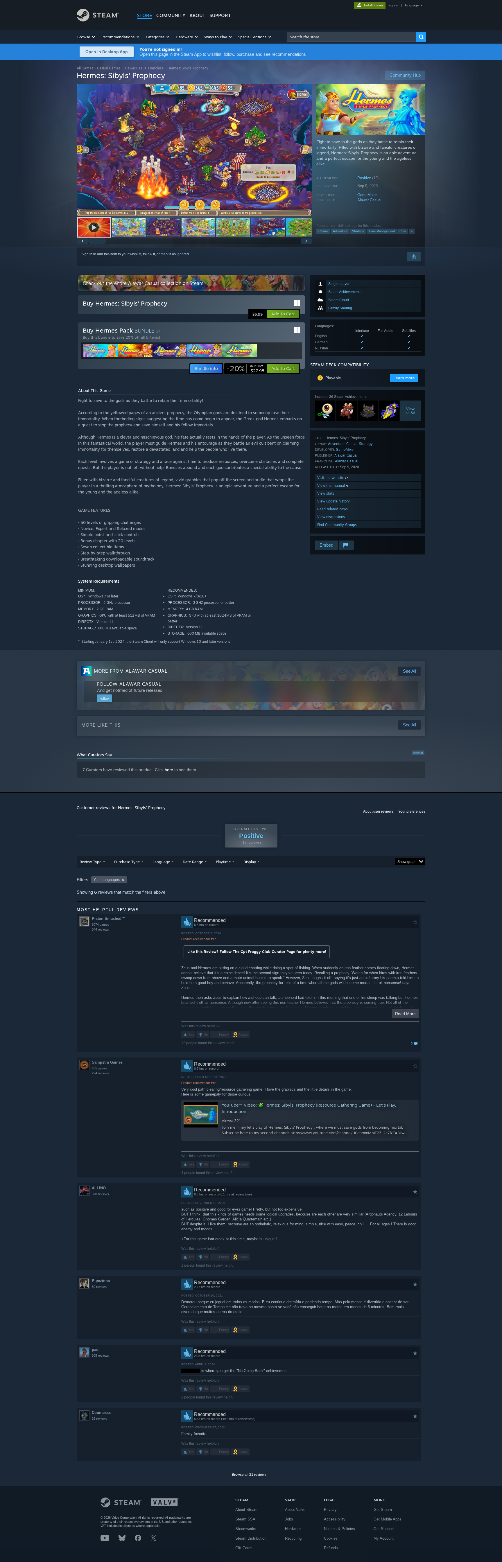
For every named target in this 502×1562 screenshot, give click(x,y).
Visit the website (331, 477)
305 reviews (100, 1355)
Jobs (289, 1519)
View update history (333, 501)
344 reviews (100, 929)
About (197, 15)
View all (418, 753)
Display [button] (249, 861)
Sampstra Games (107, 1062)
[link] (245, 368)
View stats (325, 493)
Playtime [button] (223, 861)
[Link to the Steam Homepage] (98, 19)
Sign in (86, 254)
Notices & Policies (339, 1529)
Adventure (340, 231)
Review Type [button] (90, 861)
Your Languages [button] (107, 880)
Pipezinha (101, 1281)
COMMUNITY (170, 15)
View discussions (331, 517)
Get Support (384, 1529)
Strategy (358, 231)
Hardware (293, 1529)
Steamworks (245, 1529)
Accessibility (334, 1519)
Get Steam (383, 1509)
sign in (393, 5)
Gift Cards (243, 1548)
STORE (144, 15)
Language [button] (161, 861)
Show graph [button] (407, 862)
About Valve (295, 1509)
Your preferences (411, 811)
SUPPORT (220, 15)
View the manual (331, 485)
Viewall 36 (410, 410)
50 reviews (99, 1286)
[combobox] (351, 37)
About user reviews (378, 811)
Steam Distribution (250, 1538)
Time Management (382, 231)
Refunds (331, 1548)
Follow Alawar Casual (129, 684)
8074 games (100, 924)
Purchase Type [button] (127, 861)
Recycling (293, 1538)
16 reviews (99, 1418)
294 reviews (100, 1073)
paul (96, 1349)
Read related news (332, 509)
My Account (384, 1538)
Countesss (101, 1412)
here (169, 769)
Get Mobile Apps (387, 1519)
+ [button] (412, 231)
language (412, 5)
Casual (323, 231)
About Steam (246, 1509)
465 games (99, 1068)
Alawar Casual (369, 200)
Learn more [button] (404, 378)
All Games (85, 68)
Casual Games (109, 68)
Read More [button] (405, 1013)
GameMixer (367, 195)
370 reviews (100, 1194)
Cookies (331, 1538)
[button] (86, 37)
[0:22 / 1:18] (194, 150)
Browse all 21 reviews (249, 1475)
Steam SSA (245, 1519)
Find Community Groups (337, 525)
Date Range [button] (193, 861)
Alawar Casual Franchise (144, 68)
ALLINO (99, 1188)
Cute (402, 231)
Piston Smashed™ (108, 918)
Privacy (330, 1509)
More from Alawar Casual (131, 671)
